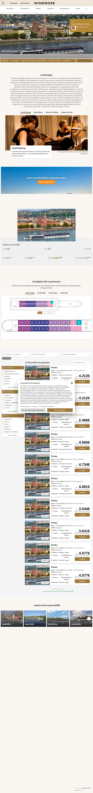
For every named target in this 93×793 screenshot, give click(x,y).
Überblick (5, 61)
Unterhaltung (25, 112)
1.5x (40, 312)
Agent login (78, 790)
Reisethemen (64, 8)
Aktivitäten (38, 112)
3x (53, 312)
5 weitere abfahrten (78, 415)
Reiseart (50, 8)
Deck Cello (41, 293)
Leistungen (14, 61)
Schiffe (38, 8)
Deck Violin (29, 293)
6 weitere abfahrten (78, 459)
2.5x (49, 312)
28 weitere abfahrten (79, 370)
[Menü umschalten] (3, 3)
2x (44, 312)
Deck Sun (64, 293)
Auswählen (82, 382)
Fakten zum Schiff (54, 61)
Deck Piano (53, 293)
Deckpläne (66, 61)
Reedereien (24, 8)
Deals (78, 8)
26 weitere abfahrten (80, 392)
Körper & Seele (67, 112)
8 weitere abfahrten (78, 503)
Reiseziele (9, 8)
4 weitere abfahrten (78, 437)
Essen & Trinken (52, 112)
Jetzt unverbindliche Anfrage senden (33, 61)
